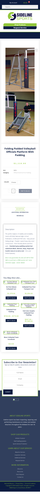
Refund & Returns (9, 483)
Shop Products (20, 25)
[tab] (20, 209)
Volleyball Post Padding (11, 310)
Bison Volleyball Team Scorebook (11, 338)
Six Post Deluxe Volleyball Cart (11, 288)
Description (20, 209)
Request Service (20, 28)
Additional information (20, 212)
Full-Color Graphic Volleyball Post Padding (29, 313)
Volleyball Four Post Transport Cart (28, 288)
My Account (13, 3)
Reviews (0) (20, 216)
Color (6, 182)
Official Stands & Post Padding (22, 173)
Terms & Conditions (30, 483)
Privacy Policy (19, 483)
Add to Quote (25, 191)
